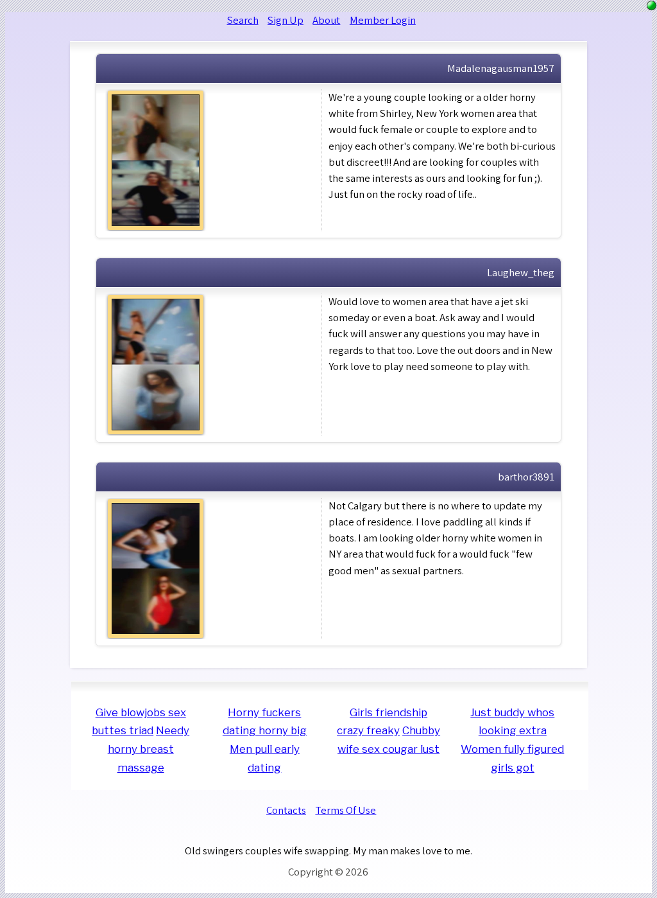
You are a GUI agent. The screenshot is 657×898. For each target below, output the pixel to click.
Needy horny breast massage (149, 748)
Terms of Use (345, 810)
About (326, 20)
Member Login (383, 20)
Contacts (286, 810)
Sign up (285, 20)
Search (243, 20)
